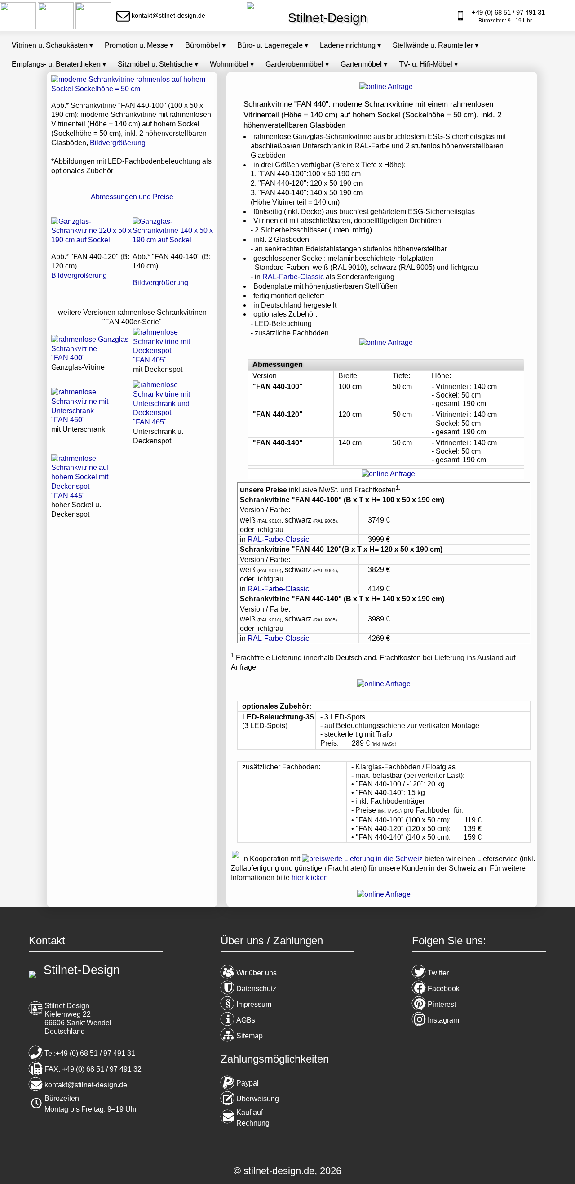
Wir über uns (256, 973)
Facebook (444, 988)
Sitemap (249, 1036)
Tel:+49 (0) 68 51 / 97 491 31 (89, 1053)
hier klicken (310, 877)
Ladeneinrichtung (350, 45)
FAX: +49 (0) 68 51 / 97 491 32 (93, 1069)
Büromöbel (205, 45)
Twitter (438, 973)
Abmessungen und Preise (132, 197)
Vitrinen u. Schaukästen (52, 45)
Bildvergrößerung (118, 143)
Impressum (253, 1004)
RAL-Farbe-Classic (293, 277)
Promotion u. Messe (139, 45)
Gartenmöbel (364, 64)
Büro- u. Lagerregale (272, 45)
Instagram (443, 1020)
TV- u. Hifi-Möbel (428, 64)
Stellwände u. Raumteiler (435, 45)
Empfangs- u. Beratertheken (59, 64)
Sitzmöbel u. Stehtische (158, 64)
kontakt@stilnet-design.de (85, 1085)
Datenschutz (256, 988)
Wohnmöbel (232, 64)
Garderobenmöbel (297, 64)
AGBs (245, 1020)
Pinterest (442, 1004)
